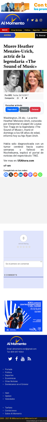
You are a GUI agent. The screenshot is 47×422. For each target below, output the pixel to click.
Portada (8, 369)
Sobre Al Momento (13, 413)
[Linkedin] (20, 174)
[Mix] (35, 174)
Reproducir (12, 109)
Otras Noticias (16, 30)
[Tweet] (25, 98)
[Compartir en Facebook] (21, 98)
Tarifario (8, 407)
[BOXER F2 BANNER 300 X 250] (23, 316)
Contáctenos (11, 410)
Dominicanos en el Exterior (16, 384)
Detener (35, 109)
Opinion (8, 396)
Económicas (10, 378)
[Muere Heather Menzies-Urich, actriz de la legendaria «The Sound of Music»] (23, 81)
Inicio (5, 30)
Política (27, 30)
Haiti (7, 393)
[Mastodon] (30, 174)
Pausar (24, 109)
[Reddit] (16, 174)
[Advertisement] (23, 200)
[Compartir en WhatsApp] (17, 98)
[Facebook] (6, 174)
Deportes (36, 30)
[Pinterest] (25, 174)
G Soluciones (42, 421)
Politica (8, 372)
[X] (11, 174)
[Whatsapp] (40, 174)
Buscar (42, 35)
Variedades (10, 399)
